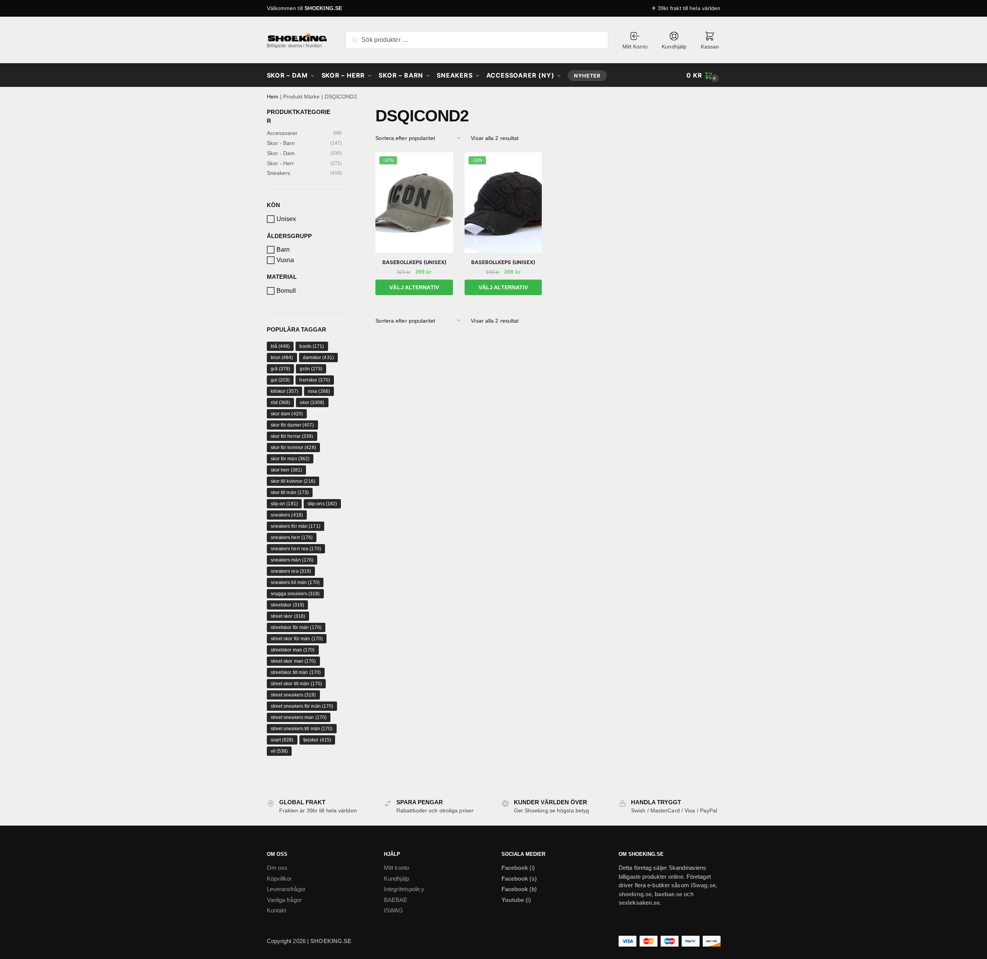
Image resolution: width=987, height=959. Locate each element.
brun (282, 357)
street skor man (293, 661)
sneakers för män (295, 526)
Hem (272, 96)
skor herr (286, 470)
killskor (284, 391)
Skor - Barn (281, 143)
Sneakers (278, 173)
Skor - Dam (281, 153)
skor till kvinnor (293, 481)
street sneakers (293, 695)
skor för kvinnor (293, 447)
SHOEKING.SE (323, 8)
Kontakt (277, 910)
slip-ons (322, 503)
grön (311, 369)
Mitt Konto (635, 46)
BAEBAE (396, 900)
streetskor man (293, 650)
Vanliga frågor (284, 900)
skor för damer (292, 425)
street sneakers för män (302, 706)
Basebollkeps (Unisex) (414, 262)
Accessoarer (282, 133)
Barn (283, 249)
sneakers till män (295, 582)
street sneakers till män (302, 728)
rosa (319, 391)
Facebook (514, 867)
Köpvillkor (279, 878)
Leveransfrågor (286, 889)
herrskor (314, 380)
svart (282, 740)
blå (280, 346)
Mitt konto (396, 867)
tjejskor (317, 740)
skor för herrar (292, 436)
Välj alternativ (414, 287)
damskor (318, 357)
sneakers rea (291, 571)
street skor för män (297, 638)
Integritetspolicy (404, 889)
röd (280, 402)
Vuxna (285, 260)
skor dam (287, 413)
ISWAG (393, 910)
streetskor (287, 605)
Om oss (277, 867)
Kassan (710, 46)
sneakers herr (292, 537)
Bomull (286, 290)
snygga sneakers (295, 593)
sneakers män (292, 560)
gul (280, 380)
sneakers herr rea (296, 548)
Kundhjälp (674, 46)
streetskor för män (296, 627)
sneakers (287, 515)
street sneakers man (299, 717)
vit (279, 751)
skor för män (290, 458)
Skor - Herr (280, 163)
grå (280, 369)
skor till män (290, 492)
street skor (288, 616)
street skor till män (296, 683)
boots (311, 346)
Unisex (286, 219)
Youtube (512, 900)
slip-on (284, 503)
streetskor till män (296, 672)
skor (312, 402)
